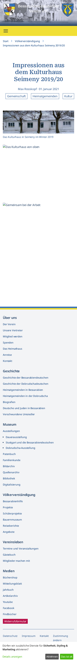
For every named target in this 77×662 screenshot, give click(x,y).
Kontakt (7, 361)
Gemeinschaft (16, 96)
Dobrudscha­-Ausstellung (20, 448)
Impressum (28, 636)
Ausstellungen (11, 431)
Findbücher (9, 614)
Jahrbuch (8, 589)
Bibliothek (9, 478)
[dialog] (38, 652)
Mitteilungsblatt (12, 583)
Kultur (68, 96)
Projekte (8, 507)
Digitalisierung (11, 484)
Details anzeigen (12, 656)
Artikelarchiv (10, 595)
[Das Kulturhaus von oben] (68, 179)
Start (5, 41)
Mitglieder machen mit (16, 560)
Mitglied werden (12, 336)
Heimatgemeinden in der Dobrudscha (25, 396)
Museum (9, 424)
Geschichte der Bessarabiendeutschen (25, 377)
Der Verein (9, 324)
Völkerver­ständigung (19, 495)
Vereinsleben (13, 542)
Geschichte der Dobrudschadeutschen (25, 383)
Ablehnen (52, 656)
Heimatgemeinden (45, 96)
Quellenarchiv (11, 472)
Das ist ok (66, 656)
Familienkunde (11, 460)
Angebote (9, 531)
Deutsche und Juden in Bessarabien (24, 408)
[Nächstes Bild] (70, 173)
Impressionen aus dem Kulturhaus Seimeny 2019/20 (34, 45)
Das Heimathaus (12, 348)
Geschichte (11, 371)
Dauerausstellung (16, 437)
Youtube (8, 602)
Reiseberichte (11, 525)
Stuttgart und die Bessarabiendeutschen (30, 442)
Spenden (8, 342)
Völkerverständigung (27, 41)
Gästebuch (9, 554)
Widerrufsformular (15, 621)
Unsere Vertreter (13, 330)
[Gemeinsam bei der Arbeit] (68, 292)
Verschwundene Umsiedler (19, 414)
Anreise (7, 354)
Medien (9, 571)
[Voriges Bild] (7, 173)
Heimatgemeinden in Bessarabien (23, 389)
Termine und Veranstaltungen (20, 548)
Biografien (9, 402)
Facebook (8, 608)
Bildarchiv (9, 466)
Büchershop (10, 577)
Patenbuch (9, 454)
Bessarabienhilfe (13, 501)
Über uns (10, 317)
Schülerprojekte (12, 513)
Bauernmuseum (12, 519)
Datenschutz (10, 636)
